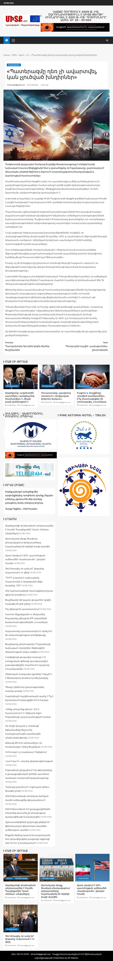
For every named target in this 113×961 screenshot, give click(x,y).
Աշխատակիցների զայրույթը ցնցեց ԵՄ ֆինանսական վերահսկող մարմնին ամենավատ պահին (27, 826)
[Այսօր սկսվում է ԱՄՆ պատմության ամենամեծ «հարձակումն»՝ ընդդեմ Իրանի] (92, 867)
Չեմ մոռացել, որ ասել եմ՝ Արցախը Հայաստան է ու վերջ (19, 939)
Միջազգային (83, 878)
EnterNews (59, 957)
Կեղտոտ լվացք (21, 878)
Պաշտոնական (11, 929)
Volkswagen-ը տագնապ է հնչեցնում (26, 752)
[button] (13, 40)
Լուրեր (9, 878)
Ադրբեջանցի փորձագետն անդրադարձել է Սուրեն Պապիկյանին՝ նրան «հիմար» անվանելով (29, 529)
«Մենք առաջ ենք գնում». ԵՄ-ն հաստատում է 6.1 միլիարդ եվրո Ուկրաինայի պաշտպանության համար (28, 713)
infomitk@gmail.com (17, 85)
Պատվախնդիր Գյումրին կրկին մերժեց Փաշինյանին (27, 346)
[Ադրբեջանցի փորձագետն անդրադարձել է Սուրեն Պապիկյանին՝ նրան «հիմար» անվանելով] (20, 867)
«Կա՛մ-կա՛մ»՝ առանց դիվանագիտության (29, 761)
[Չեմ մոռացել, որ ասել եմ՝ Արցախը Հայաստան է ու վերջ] (20, 918)
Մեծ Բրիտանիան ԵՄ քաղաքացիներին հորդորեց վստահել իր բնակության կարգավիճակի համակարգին (27, 813)
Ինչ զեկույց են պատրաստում (22, 609)
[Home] (6, 40)
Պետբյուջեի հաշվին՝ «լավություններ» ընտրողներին (86, 346)
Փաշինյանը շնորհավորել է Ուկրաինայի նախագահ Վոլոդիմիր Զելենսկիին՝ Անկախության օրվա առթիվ (28, 648)
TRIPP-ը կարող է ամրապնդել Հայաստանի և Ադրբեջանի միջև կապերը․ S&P (24, 581)
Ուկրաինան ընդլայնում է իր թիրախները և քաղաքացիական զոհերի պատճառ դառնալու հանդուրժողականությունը (28, 774)
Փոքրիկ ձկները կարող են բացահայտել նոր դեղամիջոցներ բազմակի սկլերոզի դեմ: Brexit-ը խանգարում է (27, 839)
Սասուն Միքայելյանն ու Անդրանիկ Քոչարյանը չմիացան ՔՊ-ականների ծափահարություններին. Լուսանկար (26, 618)
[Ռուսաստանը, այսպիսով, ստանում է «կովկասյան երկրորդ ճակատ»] (56, 377)
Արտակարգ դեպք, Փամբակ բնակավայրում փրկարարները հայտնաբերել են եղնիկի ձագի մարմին (27, 542)
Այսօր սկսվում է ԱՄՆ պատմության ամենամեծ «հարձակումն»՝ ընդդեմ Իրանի (25, 559)
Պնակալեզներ (14, 65)
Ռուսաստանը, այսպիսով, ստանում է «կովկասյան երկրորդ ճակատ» (56, 396)
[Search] (107, 40)
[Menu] (13, 40)
